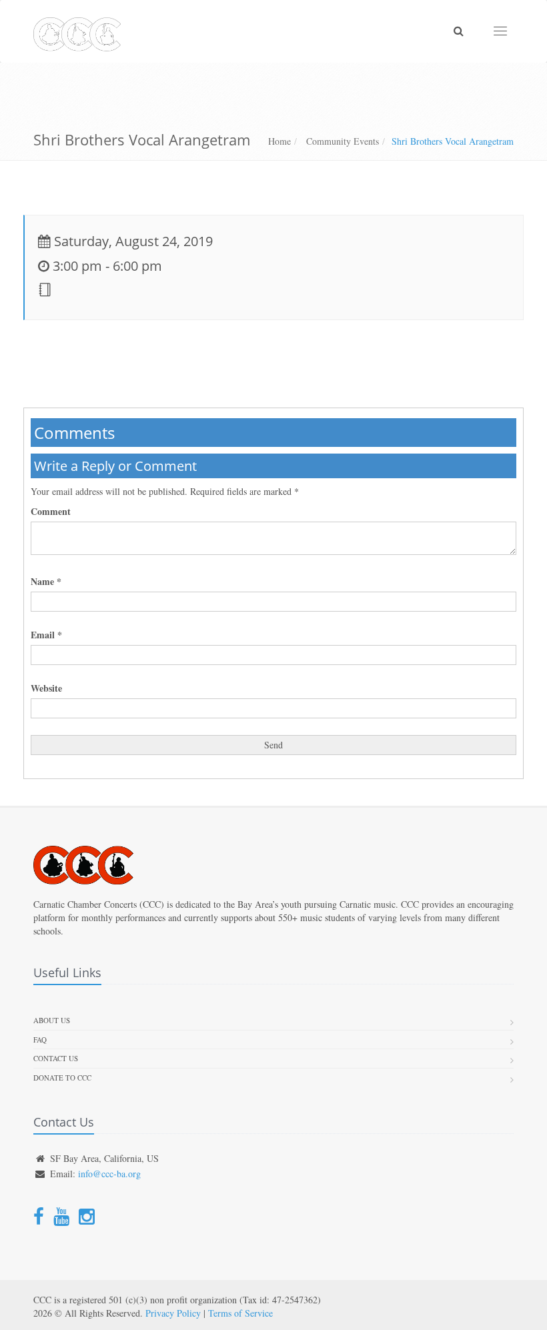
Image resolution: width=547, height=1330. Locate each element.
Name (46, 581)
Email (46, 635)
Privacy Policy (173, 1313)
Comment (51, 511)
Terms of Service (240, 1313)
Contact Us (55, 1058)
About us (51, 1020)
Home (279, 141)
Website (46, 688)
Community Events (341, 141)
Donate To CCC (62, 1078)
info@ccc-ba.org (109, 1173)
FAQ (40, 1040)
